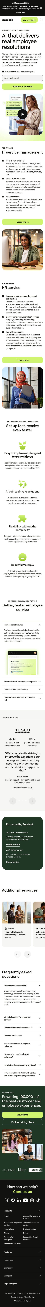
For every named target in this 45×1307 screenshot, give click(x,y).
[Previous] (17, 954)
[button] (20, 625)
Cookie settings (17, 1297)
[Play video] (23, 114)
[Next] (27, 954)
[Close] (41, 8)
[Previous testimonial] (12, 801)
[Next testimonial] (32, 801)
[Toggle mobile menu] (41, 20)
